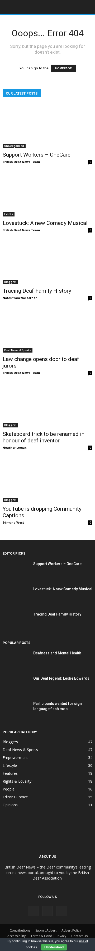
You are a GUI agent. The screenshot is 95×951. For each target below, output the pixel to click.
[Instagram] (47, 911)
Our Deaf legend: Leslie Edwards (61, 678)
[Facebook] (33, 911)
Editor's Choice (15, 796)
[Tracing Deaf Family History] (47, 262)
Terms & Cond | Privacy (48, 936)
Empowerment (15, 757)
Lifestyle (10, 765)
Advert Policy (71, 930)
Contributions (20, 930)
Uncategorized (14, 146)
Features (10, 773)
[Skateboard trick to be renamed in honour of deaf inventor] (47, 405)
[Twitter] (61, 911)
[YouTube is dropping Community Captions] (47, 480)
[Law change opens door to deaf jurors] (47, 330)
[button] (87, 7)
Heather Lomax (14, 447)
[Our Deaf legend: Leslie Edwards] (16, 685)
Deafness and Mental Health (57, 653)
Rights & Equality (17, 781)
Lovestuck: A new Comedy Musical (45, 223)
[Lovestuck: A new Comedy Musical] (47, 194)
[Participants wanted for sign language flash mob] (16, 710)
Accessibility (16, 936)
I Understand (54, 947)
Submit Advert (45, 930)
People (9, 789)
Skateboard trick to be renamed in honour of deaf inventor (43, 437)
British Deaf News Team (21, 162)
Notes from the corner (20, 298)
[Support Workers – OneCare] (47, 126)
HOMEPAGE (63, 68)
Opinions (10, 804)
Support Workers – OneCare (36, 155)
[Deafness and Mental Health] (16, 659)
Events (8, 214)
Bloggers (10, 282)
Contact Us (79, 936)
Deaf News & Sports (17, 350)
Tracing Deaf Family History (37, 291)
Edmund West (13, 522)
